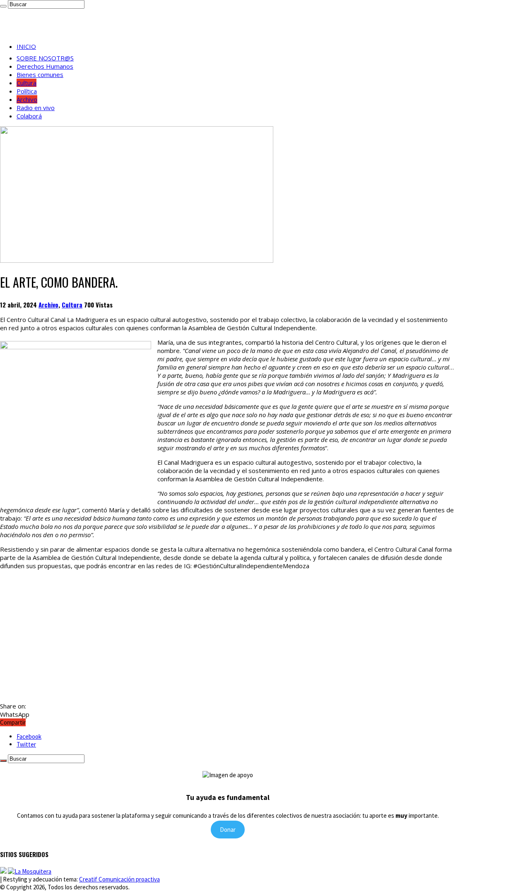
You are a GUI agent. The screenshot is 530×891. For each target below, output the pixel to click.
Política (27, 91)
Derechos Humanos (45, 66)
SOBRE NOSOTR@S (45, 58)
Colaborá (29, 116)
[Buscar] (3, 6)
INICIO (26, 46)
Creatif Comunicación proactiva (119, 879)
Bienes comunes (40, 74)
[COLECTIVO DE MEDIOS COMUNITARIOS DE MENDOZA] (3, 871)
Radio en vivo (36, 107)
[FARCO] (29, 871)
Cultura (26, 83)
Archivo (27, 99)
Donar (228, 829)
